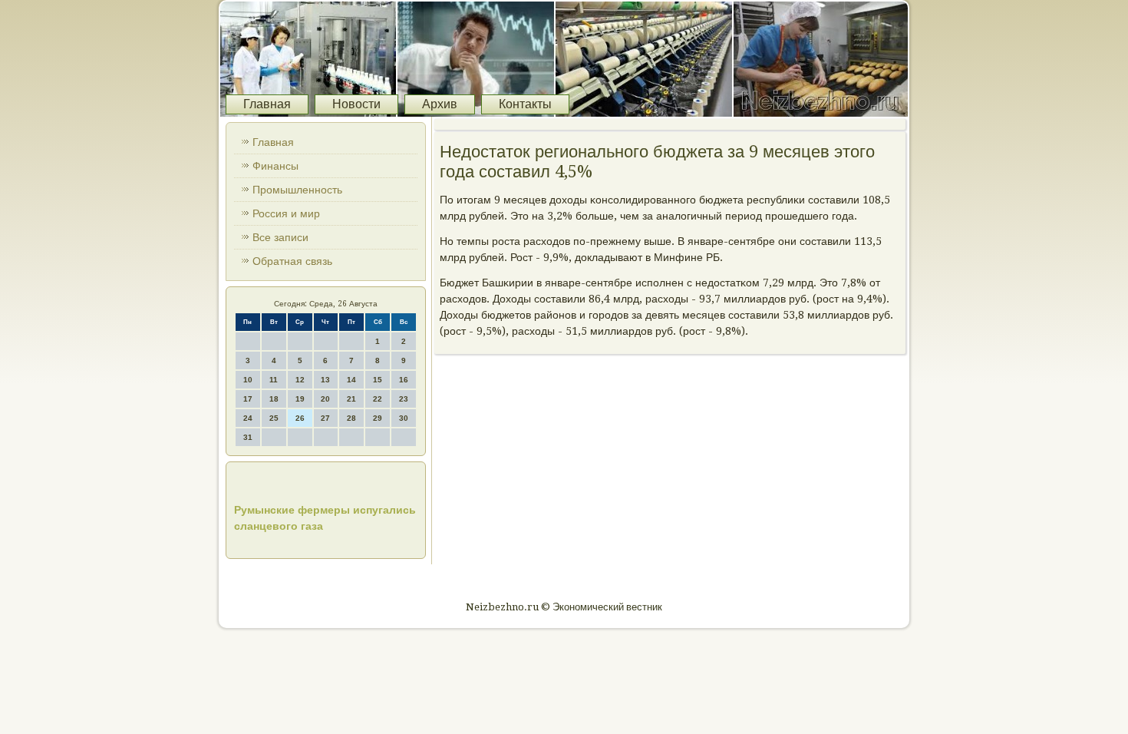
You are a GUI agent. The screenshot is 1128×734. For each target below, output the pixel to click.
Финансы (275, 166)
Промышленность (297, 190)
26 (300, 418)
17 (247, 399)
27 (325, 418)
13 (325, 379)
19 (300, 399)
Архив (439, 104)
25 (274, 418)
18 (274, 399)
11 (273, 379)
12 (300, 379)
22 (377, 399)
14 (351, 379)
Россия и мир (286, 213)
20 (325, 399)
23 (403, 399)
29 (377, 418)
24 (247, 418)
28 (351, 418)
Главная (267, 104)
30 (403, 418)
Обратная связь (292, 261)
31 (247, 437)
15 (377, 379)
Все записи (280, 237)
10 (247, 379)
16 (403, 379)
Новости (356, 104)
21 (351, 399)
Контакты (525, 104)
